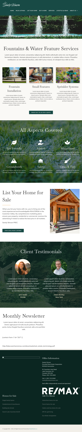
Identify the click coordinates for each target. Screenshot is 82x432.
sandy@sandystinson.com (50, 380)
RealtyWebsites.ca (33, 428)
